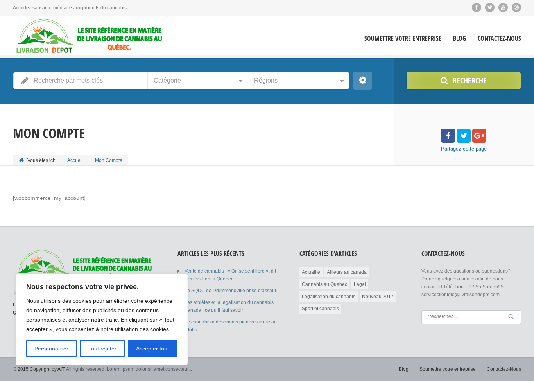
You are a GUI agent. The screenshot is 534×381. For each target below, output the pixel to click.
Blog (459, 38)
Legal (360, 284)
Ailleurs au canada (347, 272)
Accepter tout (152, 348)
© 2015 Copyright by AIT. (39, 369)
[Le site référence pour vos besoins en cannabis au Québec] (89, 36)
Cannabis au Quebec (324, 284)
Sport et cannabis (320, 308)
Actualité (311, 272)
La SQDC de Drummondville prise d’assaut (230, 290)
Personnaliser (51, 348)
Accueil (75, 160)
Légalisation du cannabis (328, 296)
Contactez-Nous (499, 38)
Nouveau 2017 (378, 296)
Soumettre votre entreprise (402, 38)
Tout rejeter (102, 348)
